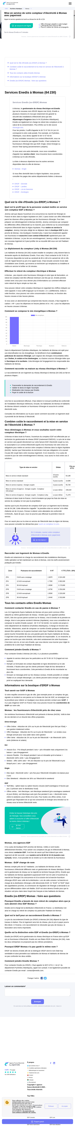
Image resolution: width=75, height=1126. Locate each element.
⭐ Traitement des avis (33, 1073)
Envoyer (37, 1002)
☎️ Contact (30, 1075)
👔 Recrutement (31, 1082)
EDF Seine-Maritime (55, 1124)
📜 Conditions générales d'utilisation (37, 1068)
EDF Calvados (31, 1117)
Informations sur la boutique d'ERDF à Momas (28, 77)
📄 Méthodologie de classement (35, 1070)
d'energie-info (18, 127)
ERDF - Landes (21, 186)
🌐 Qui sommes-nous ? (33, 1065)
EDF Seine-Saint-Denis (33, 1124)
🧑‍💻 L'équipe (30, 1080)
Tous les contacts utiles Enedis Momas (25, 73)
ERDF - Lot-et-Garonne (24, 189)
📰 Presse (30, 1077)
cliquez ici (58, 1006)
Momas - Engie (20, 169)
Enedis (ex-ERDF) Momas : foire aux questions (28, 81)
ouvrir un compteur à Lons (49, 524)
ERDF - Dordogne (22, 192)
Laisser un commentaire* (15, 986)
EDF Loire (52, 1117)
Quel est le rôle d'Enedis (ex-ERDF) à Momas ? (28, 63)
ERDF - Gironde (21, 184)
